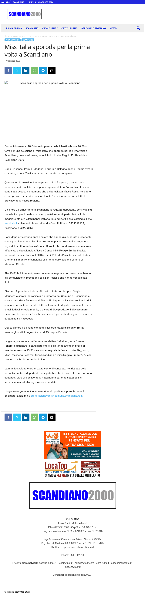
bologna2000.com (84, 563)
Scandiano (32, 28)
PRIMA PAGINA (14, 28)
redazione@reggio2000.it (78, 574)
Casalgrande (50, 28)
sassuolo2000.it (47, 563)
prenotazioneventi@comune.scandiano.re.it (57, 395)
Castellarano (69, 28)
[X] (17, 70)
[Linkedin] (25, 70)
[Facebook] (8, 70)
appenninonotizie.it (121, 563)
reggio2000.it (66, 563)
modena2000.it (73, 566)
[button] (138, 28)
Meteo (113, 28)
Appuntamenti (19, 36)
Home (7, 36)
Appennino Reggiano (93, 28)
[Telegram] (43, 70)
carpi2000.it (102, 563)
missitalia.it (11, 223)
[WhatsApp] (34, 70)
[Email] (52, 70)
